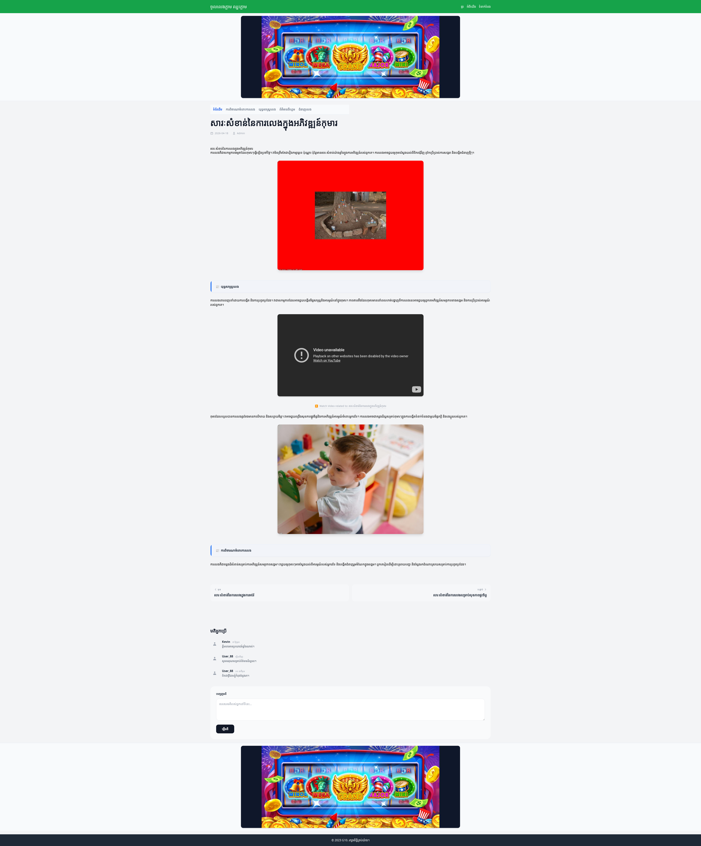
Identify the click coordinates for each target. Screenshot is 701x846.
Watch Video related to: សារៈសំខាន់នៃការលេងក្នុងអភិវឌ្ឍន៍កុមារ (350, 406)
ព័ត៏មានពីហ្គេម (287, 109)
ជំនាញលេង (305, 109)
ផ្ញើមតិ (225, 729)
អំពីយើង (471, 7)
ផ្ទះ (462, 7)
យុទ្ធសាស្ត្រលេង (267, 109)
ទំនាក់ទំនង (485, 7)
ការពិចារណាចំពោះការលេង (240, 109)
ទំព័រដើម (217, 109)
